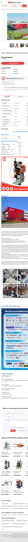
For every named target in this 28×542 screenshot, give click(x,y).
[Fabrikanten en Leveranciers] (14, 2)
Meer (2, 529)
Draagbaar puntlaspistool (18, 508)
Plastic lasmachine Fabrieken (8, 520)
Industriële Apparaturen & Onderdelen (13, 9)
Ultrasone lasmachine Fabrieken (18, 523)
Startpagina (3, 9)
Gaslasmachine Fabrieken (22, 520)
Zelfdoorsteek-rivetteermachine (19, 503)
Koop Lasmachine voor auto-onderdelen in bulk (11, 526)
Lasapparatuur (24, 9)
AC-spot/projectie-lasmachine (7, 506)
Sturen (12, 430)
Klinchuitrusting (4, 503)
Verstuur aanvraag (12, 63)
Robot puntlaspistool (5, 508)
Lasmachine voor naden (18, 506)
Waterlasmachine (5, 523)
